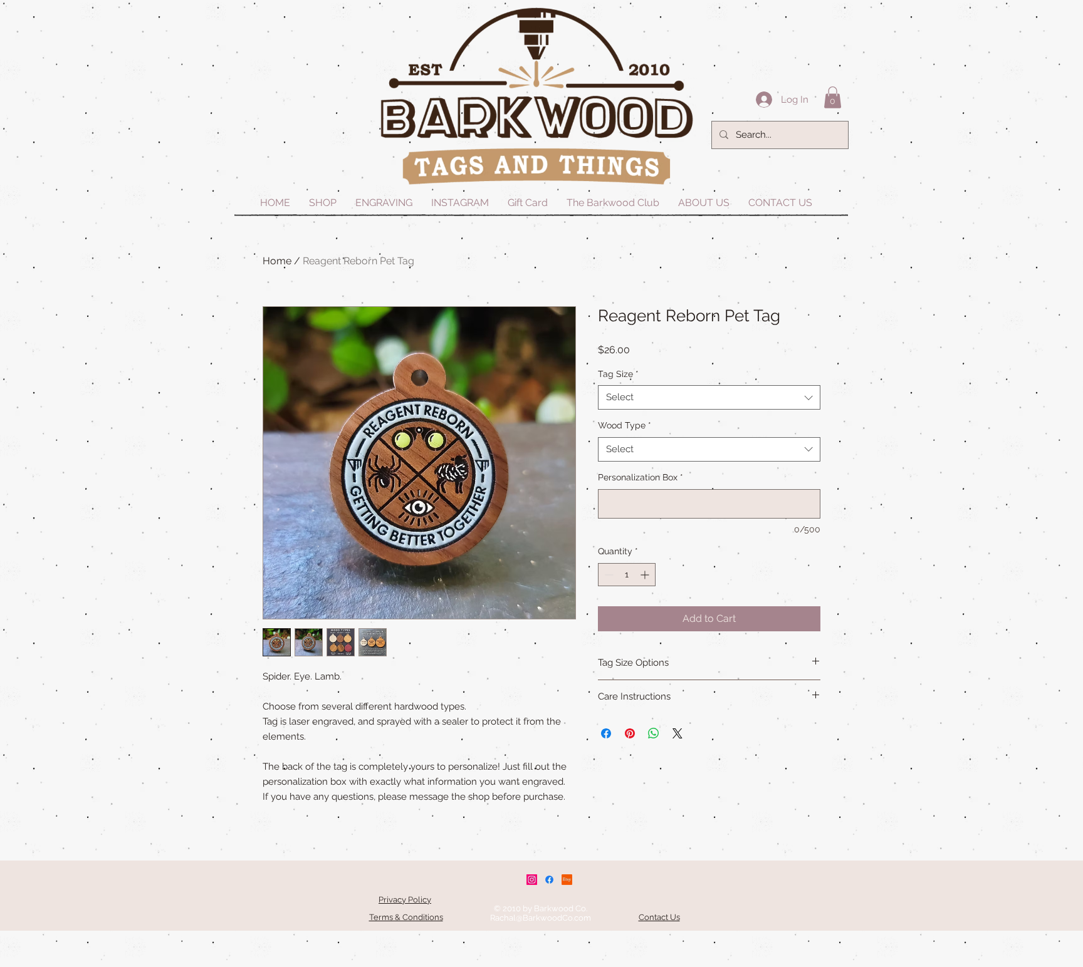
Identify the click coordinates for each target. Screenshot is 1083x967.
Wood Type (624, 425)
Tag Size (618, 374)
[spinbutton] (626, 575)
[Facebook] (549, 879)
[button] (833, 97)
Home (277, 261)
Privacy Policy (405, 899)
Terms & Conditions (406, 917)
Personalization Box (640, 477)
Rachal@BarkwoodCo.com (540, 918)
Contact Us (659, 917)
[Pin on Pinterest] (629, 733)
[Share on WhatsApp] (653, 733)
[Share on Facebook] (606, 733)
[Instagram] (531, 879)
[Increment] (646, 575)
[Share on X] (677, 733)
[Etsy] (567, 879)
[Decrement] (607, 575)
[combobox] (709, 397)
